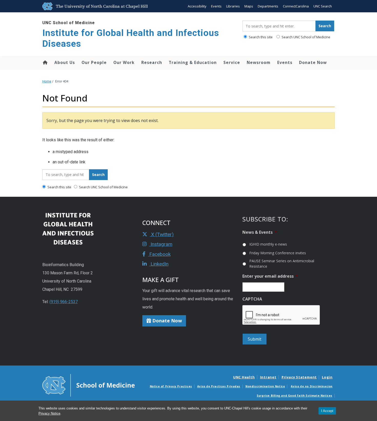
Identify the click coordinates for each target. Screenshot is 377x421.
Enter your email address (270, 276)
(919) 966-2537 (63, 301)
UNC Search (322, 6)
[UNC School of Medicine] (88, 385)
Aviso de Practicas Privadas (218, 386)
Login (327, 377)
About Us (64, 62)
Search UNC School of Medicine (305, 37)
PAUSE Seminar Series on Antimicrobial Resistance (281, 263)
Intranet (268, 377)
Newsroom (259, 62)
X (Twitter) (162, 234)
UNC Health (244, 377)
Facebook (159, 254)
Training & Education (193, 62)
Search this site (260, 37)
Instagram (160, 244)
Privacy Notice (49, 413)
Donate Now (313, 62)
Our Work (124, 62)
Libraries (233, 6)
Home (44, 62)
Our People (94, 62)
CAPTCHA (252, 299)
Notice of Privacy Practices (171, 386)
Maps (248, 6)
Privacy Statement (299, 377)
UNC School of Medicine (68, 22)
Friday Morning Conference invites (277, 252)
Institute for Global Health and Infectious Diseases (130, 38)
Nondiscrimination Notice (265, 386)
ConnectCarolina (296, 6)
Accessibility (197, 6)
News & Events (259, 232)
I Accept (327, 411)
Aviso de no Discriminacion (312, 386)
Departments (268, 6)
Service (231, 62)
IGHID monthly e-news (268, 244)
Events (216, 6)
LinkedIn (158, 264)
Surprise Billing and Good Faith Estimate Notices (294, 395)
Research (151, 62)
